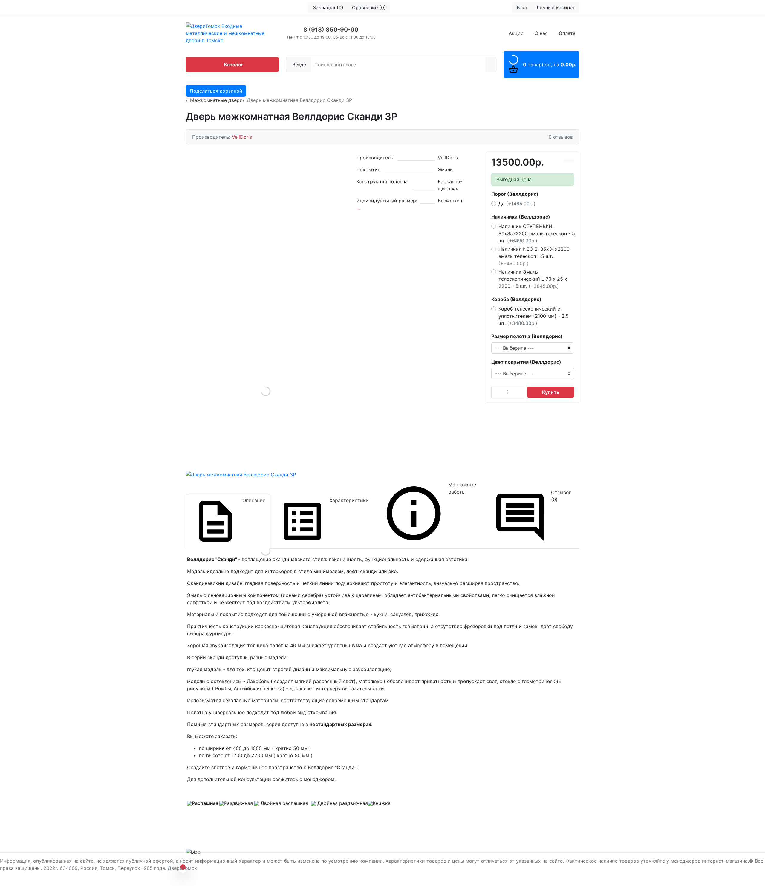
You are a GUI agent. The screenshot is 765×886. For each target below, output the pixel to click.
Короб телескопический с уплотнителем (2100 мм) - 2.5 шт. (533, 316)
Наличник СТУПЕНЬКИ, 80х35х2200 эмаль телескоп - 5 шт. (536, 233)
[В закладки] (571, 160)
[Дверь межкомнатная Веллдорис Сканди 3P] (265, 391)
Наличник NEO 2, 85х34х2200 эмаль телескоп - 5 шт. (534, 256)
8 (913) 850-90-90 (330, 29)
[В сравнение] (566, 160)
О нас (541, 33)
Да (517, 204)
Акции (516, 33)
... (358, 208)
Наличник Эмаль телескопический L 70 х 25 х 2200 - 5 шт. (532, 279)
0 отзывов (561, 137)
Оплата (567, 33)
